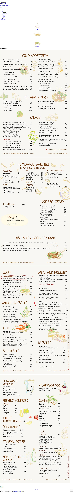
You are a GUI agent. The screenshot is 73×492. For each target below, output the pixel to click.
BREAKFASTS (37, 29)
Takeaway (8, 5)
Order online (5, 5)
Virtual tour (4, 17)
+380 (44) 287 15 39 (3, 2)
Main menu (4, 12)
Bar (2, 14)
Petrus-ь (2, 19)
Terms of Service (20, 491)
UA (1, 7)
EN (4, 19)
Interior (4, 16)
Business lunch (5, 13)
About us (3, 10)
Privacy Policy (15, 491)
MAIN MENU (37, 46)
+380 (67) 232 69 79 (3, 3)
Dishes (4, 15)
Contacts (3, 18)
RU (0, 7)
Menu (2, 11)
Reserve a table (2, 4)
